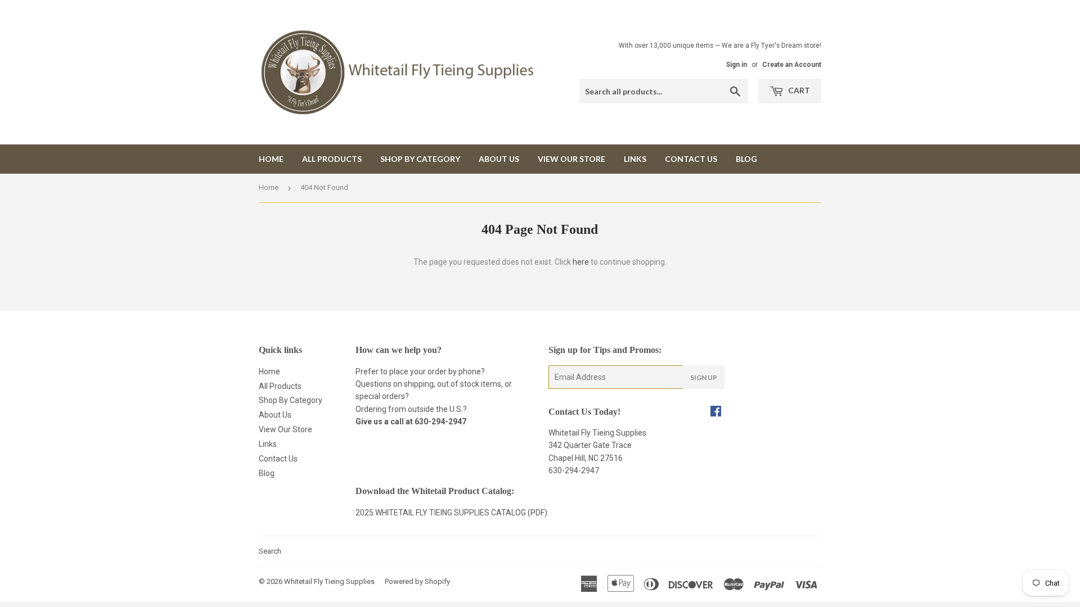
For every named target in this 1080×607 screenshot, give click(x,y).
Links (635, 159)
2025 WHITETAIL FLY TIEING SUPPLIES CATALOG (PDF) (451, 512)
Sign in (736, 65)
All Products (332, 159)
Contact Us (691, 159)
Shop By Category (420, 159)
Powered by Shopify (417, 581)
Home (271, 159)
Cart (798, 90)
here (581, 261)
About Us (499, 159)
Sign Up (703, 377)
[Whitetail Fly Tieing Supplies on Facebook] (716, 412)
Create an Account (791, 65)
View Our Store (571, 159)
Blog (746, 159)
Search (270, 551)
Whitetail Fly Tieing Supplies (329, 581)
